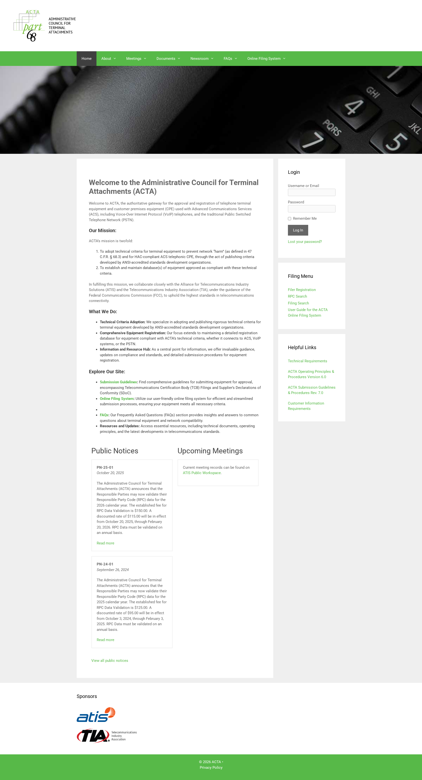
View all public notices (109, 660)
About (106, 58)
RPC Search (297, 296)
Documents (166, 58)
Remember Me (305, 218)
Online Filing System (264, 58)
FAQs (228, 58)
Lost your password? (305, 241)
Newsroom (199, 58)
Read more (105, 543)
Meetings (133, 58)
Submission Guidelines (118, 382)
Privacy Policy (211, 767)
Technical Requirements (307, 361)
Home (87, 58)
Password (296, 202)
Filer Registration (302, 290)
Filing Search (298, 303)
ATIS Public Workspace (202, 473)
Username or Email (303, 186)
